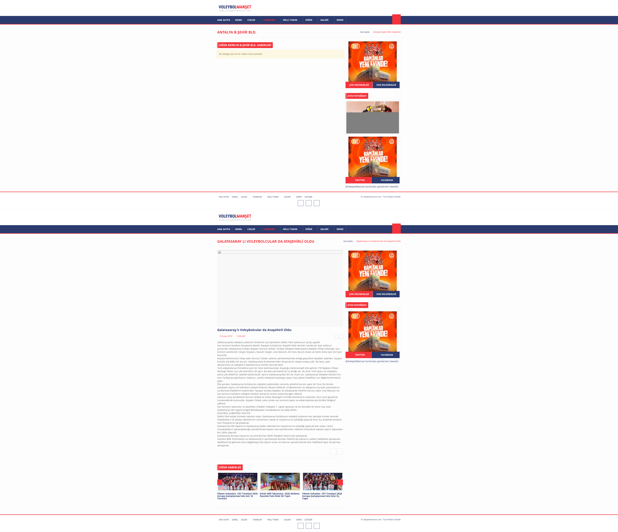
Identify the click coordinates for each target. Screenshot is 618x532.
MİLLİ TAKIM (290, 19)
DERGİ (340, 19)
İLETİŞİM (308, 196)
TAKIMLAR (269, 19)
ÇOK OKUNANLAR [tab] (359, 84)
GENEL (238, 19)
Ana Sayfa (364, 31)
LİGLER (251, 19)
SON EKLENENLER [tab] (386, 84)
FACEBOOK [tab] (386, 180)
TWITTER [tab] (359, 180)
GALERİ (324, 19)
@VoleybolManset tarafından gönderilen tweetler (372, 186)
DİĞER (309, 19)
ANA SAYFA (223, 19)
